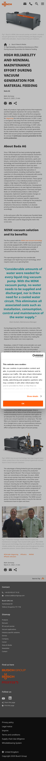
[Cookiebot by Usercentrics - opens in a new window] (32, 355)
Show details (32, 396)
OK (23, 404)
